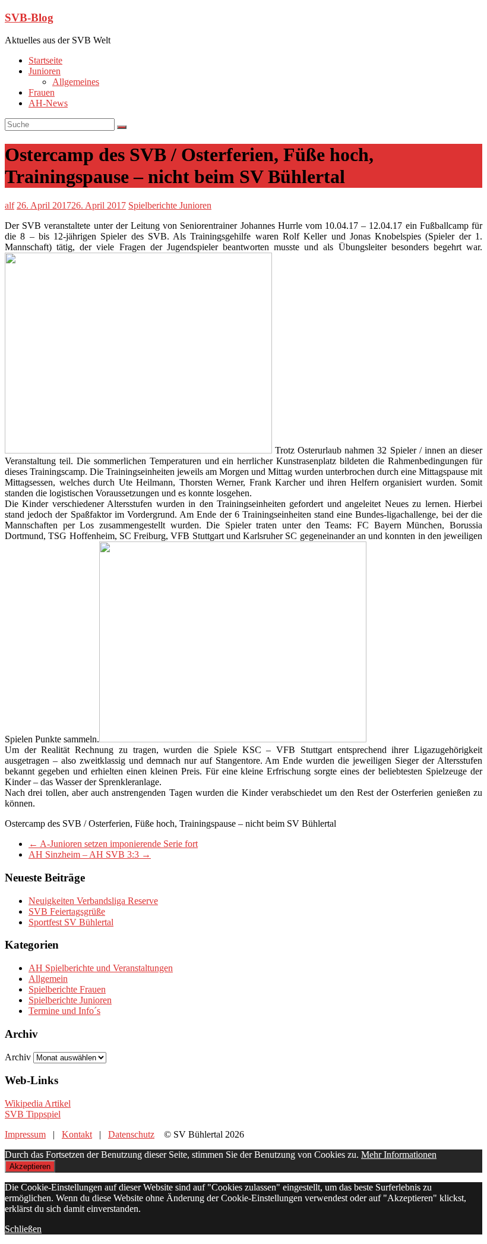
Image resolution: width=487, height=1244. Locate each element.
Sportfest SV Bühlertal (71, 922)
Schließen (23, 1229)
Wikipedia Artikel (38, 1103)
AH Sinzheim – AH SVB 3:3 (90, 854)
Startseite (45, 60)
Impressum (25, 1134)
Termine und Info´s (64, 1011)
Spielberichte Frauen (67, 989)
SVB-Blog (29, 17)
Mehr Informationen (399, 1154)
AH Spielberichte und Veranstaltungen (101, 968)
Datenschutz (131, 1134)
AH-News (48, 103)
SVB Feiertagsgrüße (67, 911)
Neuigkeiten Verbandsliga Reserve (93, 901)
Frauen (42, 92)
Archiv (18, 1057)
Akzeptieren (30, 1166)
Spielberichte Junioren (169, 205)
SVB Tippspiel (33, 1114)
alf (9, 205)
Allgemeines (75, 82)
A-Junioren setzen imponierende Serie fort (113, 844)
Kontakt (77, 1134)
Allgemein (48, 979)
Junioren (45, 71)
